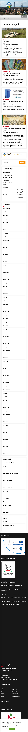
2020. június (5, 421)
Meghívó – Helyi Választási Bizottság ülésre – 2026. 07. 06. (14, 601)
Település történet (7, 505)
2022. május (5, 357)
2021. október (6, 382)
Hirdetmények (6, 469)
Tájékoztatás (6, 99)
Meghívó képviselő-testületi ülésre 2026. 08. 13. (11, 585)
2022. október (6, 343)
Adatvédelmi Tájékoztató (6, 705)
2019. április (5, 443)
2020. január (5, 439)
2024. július (5, 286)
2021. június (5, 396)
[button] (22, 16)
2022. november (6, 339)
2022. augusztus (6, 350)
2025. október (6, 240)
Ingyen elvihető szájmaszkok (11, 73)
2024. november (6, 275)
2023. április (5, 325)
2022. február (5, 368)
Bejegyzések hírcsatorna (8, 525)
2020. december (6, 404)
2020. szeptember (6, 411)
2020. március (5, 432)
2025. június (5, 251)
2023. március (5, 329)
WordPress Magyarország (8, 528)
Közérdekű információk (8, 477)
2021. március (5, 400)
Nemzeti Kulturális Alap (8, 484)
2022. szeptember (6, 347)
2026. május (5, 219)
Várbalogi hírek (6, 39)
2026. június (5, 215)
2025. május (5, 254)
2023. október (6, 311)
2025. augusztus (6, 243)
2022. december (6, 336)
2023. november (6, 307)
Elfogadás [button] (12, 728)
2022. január (5, 371)
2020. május (5, 425)
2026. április (5, 222)
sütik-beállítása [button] (5, 729)
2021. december (6, 375)
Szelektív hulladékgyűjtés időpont (13, 101)
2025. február (5, 265)
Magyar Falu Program (7, 480)
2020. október (6, 407)
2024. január (5, 304)
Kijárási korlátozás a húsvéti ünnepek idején (14, 129)
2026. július (5, 211)
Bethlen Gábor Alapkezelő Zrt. (9, 462)
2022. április (5, 361)
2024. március (5, 297)
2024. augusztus (6, 283)
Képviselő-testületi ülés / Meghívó (10, 473)
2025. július (5, 247)
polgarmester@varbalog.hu (8, 185)
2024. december (6, 272)
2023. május (5, 322)
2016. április (5, 453)
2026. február (5, 229)
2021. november (6, 379)
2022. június (5, 354)
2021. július (5, 393)
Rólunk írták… (7, 42)
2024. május (5, 293)
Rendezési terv (6, 494)
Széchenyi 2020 (6, 498)
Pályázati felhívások (7, 487)
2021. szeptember (6, 386)
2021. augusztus (6, 389)
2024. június (5, 290)
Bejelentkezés (6, 521)
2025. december (6, 236)
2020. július (5, 418)
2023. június (5, 318)
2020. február (5, 436)
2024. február (5, 300)
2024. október (6, 279)
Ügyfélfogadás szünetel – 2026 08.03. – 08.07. (11, 594)
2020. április (5, 428)
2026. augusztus (6, 208)
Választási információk (8, 509)
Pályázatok (5, 491)
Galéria (4, 466)
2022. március (5, 364)
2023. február (5, 332)
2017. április (5, 450)
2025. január (5, 268)
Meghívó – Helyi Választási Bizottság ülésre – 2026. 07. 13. (14, 597)
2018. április (5, 446)
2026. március (5, 226)
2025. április (5, 258)
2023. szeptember (6, 315)
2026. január (5, 233)
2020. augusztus (6, 414)
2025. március (5, 261)
